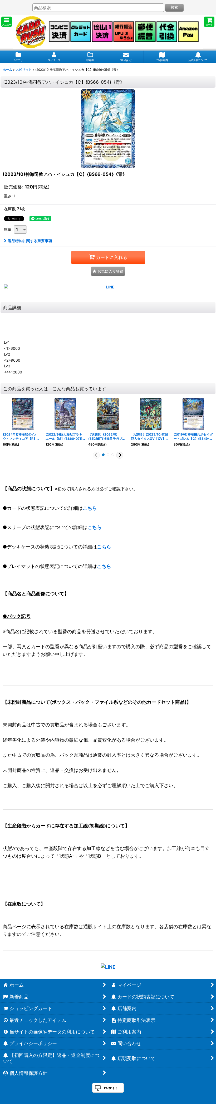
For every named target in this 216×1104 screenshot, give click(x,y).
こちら (90, 508)
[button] (6, 22)
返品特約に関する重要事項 (30, 240)
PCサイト (111, 1088)
